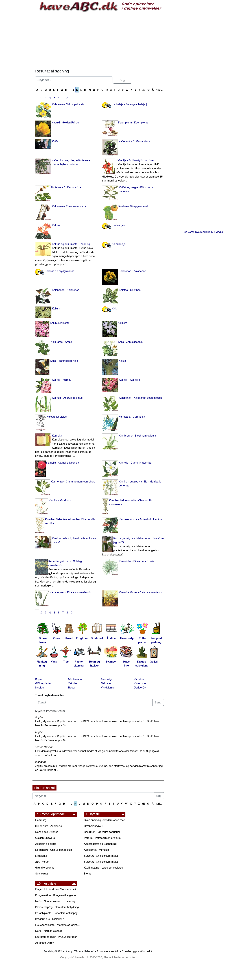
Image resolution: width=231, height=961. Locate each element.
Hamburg (40, 820)
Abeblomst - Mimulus (96, 849)
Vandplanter (108, 687)
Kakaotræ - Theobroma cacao (69, 206)
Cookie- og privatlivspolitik (137, 951)
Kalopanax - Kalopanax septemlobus (140, 397)
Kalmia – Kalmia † (129, 379)
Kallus (122, 360)
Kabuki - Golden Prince (65, 122)
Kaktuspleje (118, 244)
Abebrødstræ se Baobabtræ (100, 843)
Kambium (65, 445)
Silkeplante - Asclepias (48, 826)
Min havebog (75, 679)
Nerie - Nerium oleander (49, 931)
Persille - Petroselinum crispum (102, 838)
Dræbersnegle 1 (93, 826)
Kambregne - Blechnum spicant (137, 435)
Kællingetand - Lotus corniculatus (103, 867)
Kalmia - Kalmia (61, 379)
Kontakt (114, 951)
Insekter (40, 687)
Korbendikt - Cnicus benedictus (53, 849)
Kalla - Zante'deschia (130, 342)
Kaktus (56, 225)
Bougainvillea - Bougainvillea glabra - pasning (57, 895)
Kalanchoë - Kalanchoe (65, 290)
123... (159, 90)
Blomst (88, 873)
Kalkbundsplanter (60, 323)
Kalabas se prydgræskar (59, 271)
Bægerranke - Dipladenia (49, 919)
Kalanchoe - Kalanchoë (132, 271)
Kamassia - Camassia (132, 416)
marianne (40, 761)
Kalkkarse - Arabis (62, 342)
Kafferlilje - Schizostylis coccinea (132, 170)
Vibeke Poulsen (44, 747)
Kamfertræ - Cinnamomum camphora (73, 481)
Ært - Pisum (42, 861)
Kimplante (41, 855)
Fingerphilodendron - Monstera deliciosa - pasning (57, 889)
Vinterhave (140, 683)
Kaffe (55, 141)
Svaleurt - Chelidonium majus (101, 861)
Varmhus (139, 679)
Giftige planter (43, 683)
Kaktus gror (118, 225)
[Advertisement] (99, 40)
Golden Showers (45, 838)
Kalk (114, 308)
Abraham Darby (44, 942)
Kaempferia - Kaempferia (133, 122)
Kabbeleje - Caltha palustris (68, 104)
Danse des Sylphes (46, 832)
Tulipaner (106, 683)
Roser (71, 687)
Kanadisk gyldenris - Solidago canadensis (65, 573)
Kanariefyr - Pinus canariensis (136, 561)
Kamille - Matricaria (60, 500)
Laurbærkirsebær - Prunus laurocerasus (57, 936)
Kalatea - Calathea (130, 290)
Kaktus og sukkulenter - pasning (65, 254)
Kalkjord (122, 323)
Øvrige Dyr (140, 687)
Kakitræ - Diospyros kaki (133, 206)
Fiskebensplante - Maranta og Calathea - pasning (57, 925)
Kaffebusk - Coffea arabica (134, 141)
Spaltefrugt (41, 873)
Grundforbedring (44, 867)
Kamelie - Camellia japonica (135, 462)
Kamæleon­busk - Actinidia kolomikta (140, 519)
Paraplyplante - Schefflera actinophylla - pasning (57, 913)
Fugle (38, 679)
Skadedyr (106, 679)
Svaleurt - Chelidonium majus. (101, 855)
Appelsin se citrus (45, 843)
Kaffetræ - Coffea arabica (66, 187)
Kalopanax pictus (57, 416)
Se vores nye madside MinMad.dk (204, 232)
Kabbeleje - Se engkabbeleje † (129, 104)
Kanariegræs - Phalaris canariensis (70, 592)
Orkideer (73, 683)
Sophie (39, 717)
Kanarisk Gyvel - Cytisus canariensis (141, 592)
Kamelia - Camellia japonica (62, 462)
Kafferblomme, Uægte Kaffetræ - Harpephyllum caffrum (71, 162)
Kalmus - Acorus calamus (67, 397)
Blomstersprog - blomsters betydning (57, 907)
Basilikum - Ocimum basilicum (102, 832)
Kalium (56, 308)
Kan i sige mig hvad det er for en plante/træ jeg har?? (133, 546)
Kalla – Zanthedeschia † (64, 360)
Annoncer (102, 951)
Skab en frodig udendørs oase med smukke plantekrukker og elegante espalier (106, 820)
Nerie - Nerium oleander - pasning (55, 901)
